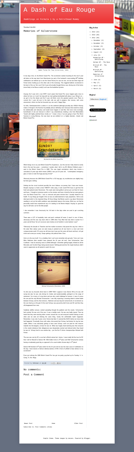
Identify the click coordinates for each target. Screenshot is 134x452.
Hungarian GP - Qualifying (99, 58)
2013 (94, 35)
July (96, 55)
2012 (94, 38)
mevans (70, 438)
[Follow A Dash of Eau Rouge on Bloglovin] (99, 100)
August (96, 52)
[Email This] (52, 363)
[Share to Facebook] (58, 363)
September (98, 49)
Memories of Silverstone (98, 75)
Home (53, 423)
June (96, 80)
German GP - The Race (101, 62)
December (97, 40)
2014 (94, 32)
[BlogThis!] (54, 363)
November (97, 43)
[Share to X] (56, 363)
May (95, 82)
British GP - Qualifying (98, 70)
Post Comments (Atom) (43, 427)
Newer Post (28, 423)
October (97, 46)
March (96, 88)
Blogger (87, 438)
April (96, 85)
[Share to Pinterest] (60, 363)
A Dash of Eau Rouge (59, 10)
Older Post (78, 423)
